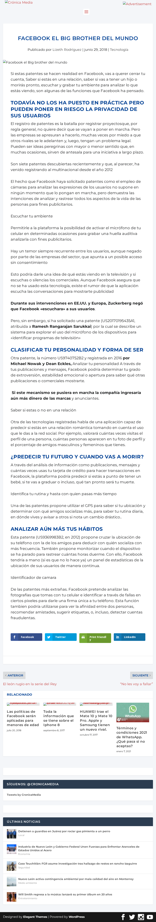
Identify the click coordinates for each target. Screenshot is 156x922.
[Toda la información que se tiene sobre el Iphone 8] (59, 704)
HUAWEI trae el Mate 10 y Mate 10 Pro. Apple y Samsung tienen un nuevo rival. (96, 721)
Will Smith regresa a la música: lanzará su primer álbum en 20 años (65, 894)
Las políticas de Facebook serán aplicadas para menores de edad (23, 718)
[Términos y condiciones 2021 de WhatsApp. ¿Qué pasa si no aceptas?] (132, 712)
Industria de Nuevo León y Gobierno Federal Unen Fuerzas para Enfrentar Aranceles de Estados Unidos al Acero (78, 848)
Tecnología (119, 50)
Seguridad (24, 867)
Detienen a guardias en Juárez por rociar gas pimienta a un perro (64, 831)
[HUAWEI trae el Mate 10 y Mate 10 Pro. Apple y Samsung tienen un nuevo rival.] (96, 704)
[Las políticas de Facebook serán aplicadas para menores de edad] (23, 704)
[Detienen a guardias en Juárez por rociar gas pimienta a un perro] (11, 833)
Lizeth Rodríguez (67, 50)
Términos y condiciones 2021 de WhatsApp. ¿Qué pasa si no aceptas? (131, 737)
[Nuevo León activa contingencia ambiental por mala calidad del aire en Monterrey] (11, 881)
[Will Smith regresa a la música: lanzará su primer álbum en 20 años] (11, 897)
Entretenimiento (27, 898)
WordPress (77, 917)
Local (21, 835)
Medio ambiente (27, 882)
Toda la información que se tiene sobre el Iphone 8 (58, 718)
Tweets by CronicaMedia (24, 794)
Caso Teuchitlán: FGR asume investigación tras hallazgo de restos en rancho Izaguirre (77, 863)
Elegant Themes (35, 917)
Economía (24, 854)
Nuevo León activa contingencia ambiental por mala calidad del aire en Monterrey (76, 879)
